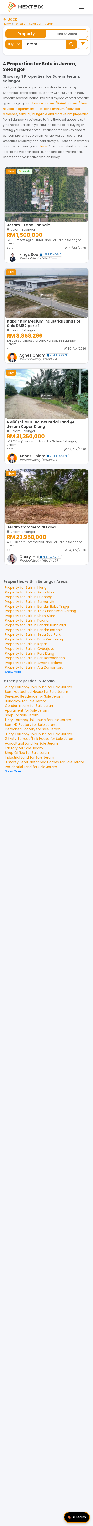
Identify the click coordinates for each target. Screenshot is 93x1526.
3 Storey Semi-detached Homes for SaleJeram (44, 762)
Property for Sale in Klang (25, 587)
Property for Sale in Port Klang (29, 653)
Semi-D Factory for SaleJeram (31, 724)
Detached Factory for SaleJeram (33, 729)
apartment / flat (30, 109)
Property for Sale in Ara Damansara (34, 667)
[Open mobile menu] (81, 7)
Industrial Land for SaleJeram (29, 757)
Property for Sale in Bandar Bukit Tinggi (37, 606)
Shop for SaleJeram (22, 715)
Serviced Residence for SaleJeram (34, 696)
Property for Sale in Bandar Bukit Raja (35, 625)
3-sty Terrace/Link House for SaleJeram (38, 734)
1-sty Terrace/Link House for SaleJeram (38, 719)
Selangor (35, 24)
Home (7, 24)
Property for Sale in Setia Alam (30, 592)
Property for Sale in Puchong (28, 596)
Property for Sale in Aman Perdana (33, 662)
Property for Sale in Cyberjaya (29, 648)
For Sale (20, 24)
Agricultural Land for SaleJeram (31, 743)
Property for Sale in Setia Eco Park (33, 634)
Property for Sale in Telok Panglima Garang (40, 611)
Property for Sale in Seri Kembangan (35, 658)
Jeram (49, 24)
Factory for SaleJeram (24, 748)
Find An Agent (67, 34)
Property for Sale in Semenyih (29, 601)
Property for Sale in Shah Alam (30, 615)
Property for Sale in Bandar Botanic (34, 630)
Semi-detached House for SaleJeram (36, 691)
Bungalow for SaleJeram (25, 701)
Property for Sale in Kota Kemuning (34, 639)
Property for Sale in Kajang (27, 620)
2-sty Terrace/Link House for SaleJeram (38, 687)
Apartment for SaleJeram (27, 710)
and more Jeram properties (68, 114)
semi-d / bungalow (33, 114)
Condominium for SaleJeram (29, 705)
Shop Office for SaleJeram (27, 752)
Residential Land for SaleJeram (31, 766)
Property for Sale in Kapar (26, 643)
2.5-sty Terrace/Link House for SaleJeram (40, 738)
